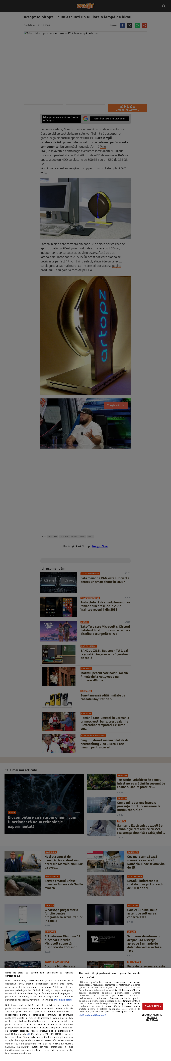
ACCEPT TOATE (153, 1006)
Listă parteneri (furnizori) (92, 1015)
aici (28, 1034)
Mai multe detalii (63, 1000)
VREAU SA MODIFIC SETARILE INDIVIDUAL (152, 1017)
